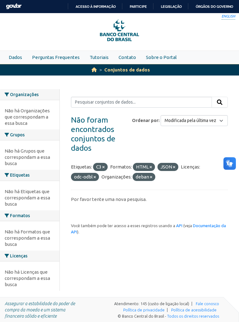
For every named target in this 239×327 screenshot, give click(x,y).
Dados (15, 57)
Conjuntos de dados (127, 69)
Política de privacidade (144, 310)
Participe (138, 6)
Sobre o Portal (161, 57)
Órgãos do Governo (214, 6)
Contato (127, 57)
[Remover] (103, 167)
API (179, 225)
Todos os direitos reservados (193, 316)
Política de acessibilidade (194, 310)
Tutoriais (99, 57)
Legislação (171, 6)
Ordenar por (145, 120)
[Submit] (220, 102)
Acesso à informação (96, 6)
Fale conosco (207, 303)
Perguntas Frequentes (56, 57)
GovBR (13, 6)
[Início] (94, 69)
